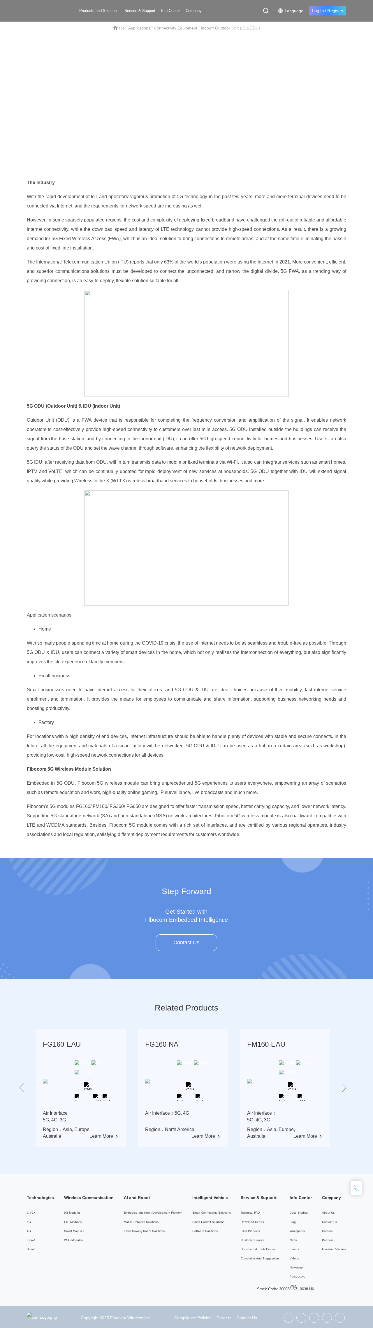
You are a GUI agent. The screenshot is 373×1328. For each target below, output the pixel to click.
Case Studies (299, 1212)
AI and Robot (137, 1197)
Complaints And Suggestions (260, 1258)
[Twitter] (301, 1318)
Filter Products (250, 1231)
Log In (318, 10)
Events (294, 1249)
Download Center (252, 1222)
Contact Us (186, 942)
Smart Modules (74, 1231)
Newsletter (297, 1267)
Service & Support (139, 10)
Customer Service (252, 1240)
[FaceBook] (327, 1318)
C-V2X (31, 1212)
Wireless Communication (89, 1197)
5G (29, 1222)
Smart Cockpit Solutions (208, 1222)
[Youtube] (340, 1318)
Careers (327, 1231)
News (293, 1240)
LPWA (31, 1240)
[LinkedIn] (314, 1318)
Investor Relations (334, 1249)
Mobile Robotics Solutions (141, 1222)
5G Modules (72, 1212)
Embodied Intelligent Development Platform (153, 1212)
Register (335, 10)
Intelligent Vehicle (210, 1197)
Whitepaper (297, 1231)
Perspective (297, 1276)
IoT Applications (135, 28)
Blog (293, 1222)
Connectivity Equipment (175, 28)
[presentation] (21, 1088)
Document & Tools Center (258, 1249)
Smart (31, 1249)
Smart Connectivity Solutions (211, 1212)
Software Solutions (205, 1231)
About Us (328, 1212)
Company (194, 10)
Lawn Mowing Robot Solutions (144, 1231)
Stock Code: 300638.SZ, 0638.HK (285, 1289)
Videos (294, 1258)
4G (29, 1231)
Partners (327, 1240)
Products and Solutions (99, 10)
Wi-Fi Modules (73, 1240)
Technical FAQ (250, 1212)
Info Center (170, 10)
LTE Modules (73, 1222)
